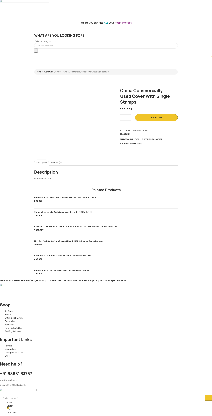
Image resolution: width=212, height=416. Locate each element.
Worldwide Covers (52, 71)
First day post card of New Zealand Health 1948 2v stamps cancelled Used (69, 241)
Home (38, 71)
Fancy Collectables (13, 328)
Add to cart (156, 117)
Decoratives (10, 321)
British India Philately (14, 318)
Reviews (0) (56, 162)
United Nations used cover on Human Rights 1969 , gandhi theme (65, 197)
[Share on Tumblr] (147, 134)
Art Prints (9, 311)
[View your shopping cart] (211, 57)
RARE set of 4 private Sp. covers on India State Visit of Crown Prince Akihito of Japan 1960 (76, 226)
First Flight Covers (13, 331)
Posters (8, 345)
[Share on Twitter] (138, 134)
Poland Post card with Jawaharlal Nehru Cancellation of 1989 (62, 255)
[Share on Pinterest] (151, 134)
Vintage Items (11, 349)
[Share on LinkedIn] (142, 134)
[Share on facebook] (134, 134)
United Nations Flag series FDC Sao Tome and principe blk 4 (62, 270)
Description (41, 162)
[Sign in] (0, 54)
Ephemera (9, 324)
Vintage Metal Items (14, 352)
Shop (7, 355)
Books (8, 314)
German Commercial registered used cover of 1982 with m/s (63, 212)
